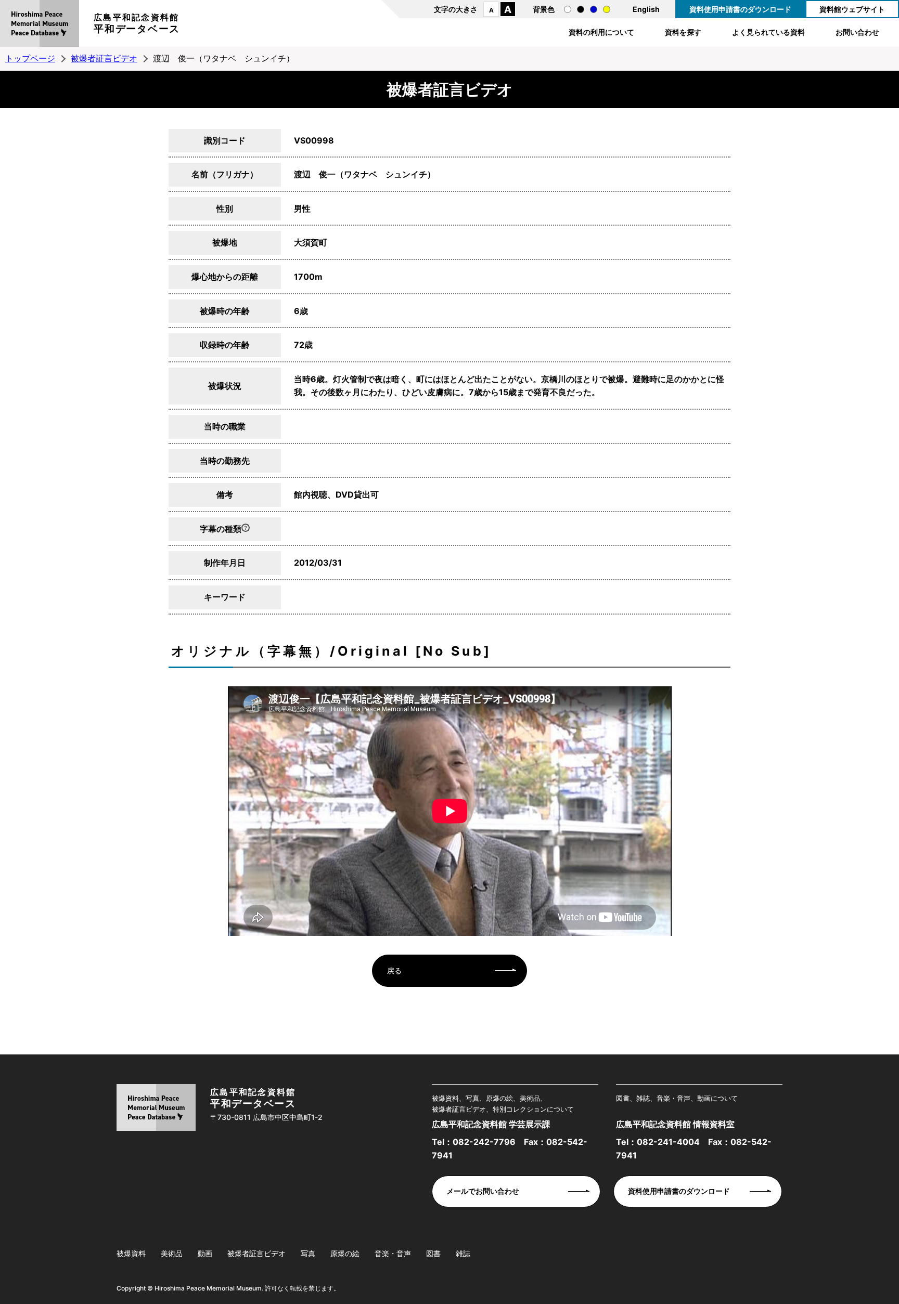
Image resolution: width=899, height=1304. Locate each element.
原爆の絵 (344, 1253)
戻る (394, 970)
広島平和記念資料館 (137, 23)
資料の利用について (601, 32)
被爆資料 (131, 1253)
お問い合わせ (857, 32)
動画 (205, 1253)
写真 (308, 1253)
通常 (567, 9)
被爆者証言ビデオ (104, 58)
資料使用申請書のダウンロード (740, 9)
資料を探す (683, 32)
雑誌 (463, 1253)
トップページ (30, 58)
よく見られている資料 (768, 32)
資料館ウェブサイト (852, 9)
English (646, 9)
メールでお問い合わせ (482, 1190)
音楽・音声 (393, 1253)
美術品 (172, 1253)
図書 (433, 1253)
